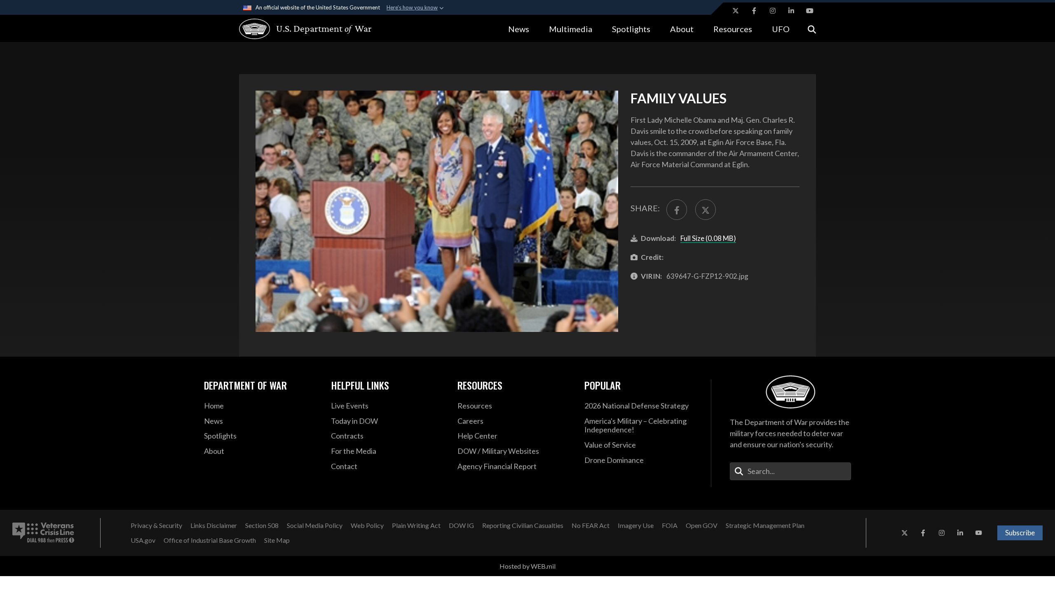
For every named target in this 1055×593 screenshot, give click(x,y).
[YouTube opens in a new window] (810, 11)
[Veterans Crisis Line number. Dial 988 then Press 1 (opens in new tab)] (43, 533)
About (682, 29)
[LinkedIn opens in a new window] (791, 11)
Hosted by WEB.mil (527, 566)
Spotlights (631, 29)
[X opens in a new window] (735, 11)
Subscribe (1020, 532)
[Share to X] (705, 209)
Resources (732, 29)
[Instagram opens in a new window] (773, 11)
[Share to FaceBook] (676, 209)
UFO (781, 29)
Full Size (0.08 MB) (708, 238)
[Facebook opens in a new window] (754, 11)
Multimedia (570, 29)
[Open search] (811, 28)
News (518, 29)
